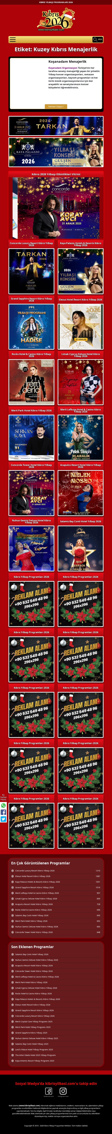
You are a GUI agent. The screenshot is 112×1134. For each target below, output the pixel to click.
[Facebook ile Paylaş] (3, 812)
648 (98, 932)
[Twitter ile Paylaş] (3, 819)
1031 (98, 882)
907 (98, 893)
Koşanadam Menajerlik (67, 61)
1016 (98, 887)
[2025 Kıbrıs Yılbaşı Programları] (80, 603)
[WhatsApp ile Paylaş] (3, 805)
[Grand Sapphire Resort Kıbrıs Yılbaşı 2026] (56, 152)
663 (98, 926)
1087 (98, 876)
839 (98, 898)
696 (98, 910)
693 (98, 915)
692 (98, 921)
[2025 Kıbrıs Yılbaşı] (31, 603)
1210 (98, 870)
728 (98, 904)
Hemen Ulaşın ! (56, 106)
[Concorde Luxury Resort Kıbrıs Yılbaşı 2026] (56, 125)
